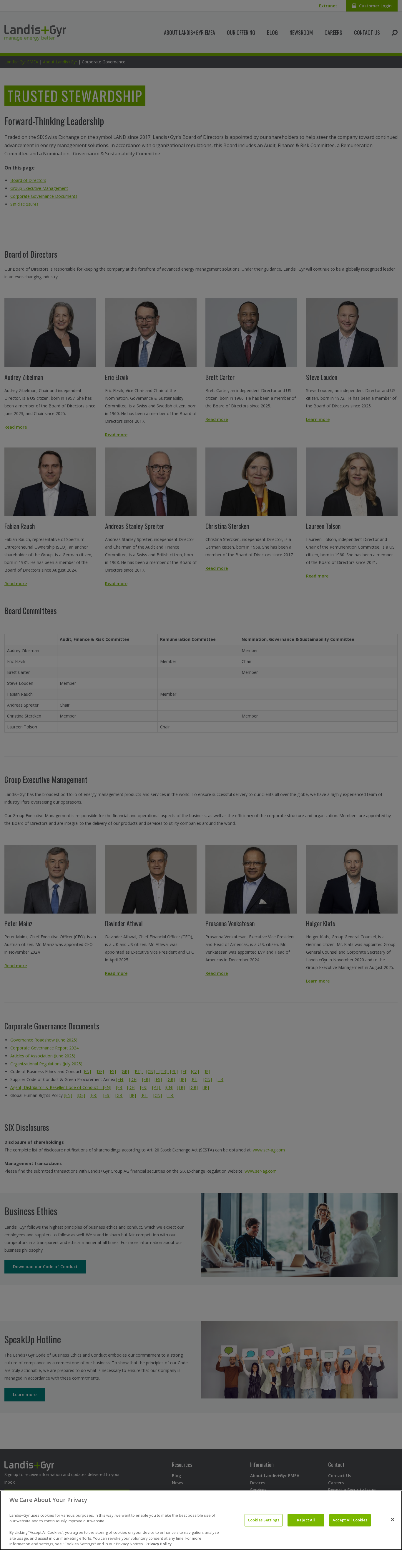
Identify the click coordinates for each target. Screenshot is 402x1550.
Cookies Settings (263, 1520)
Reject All (306, 1520)
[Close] (392, 1519)
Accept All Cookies (350, 1520)
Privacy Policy (158, 1543)
